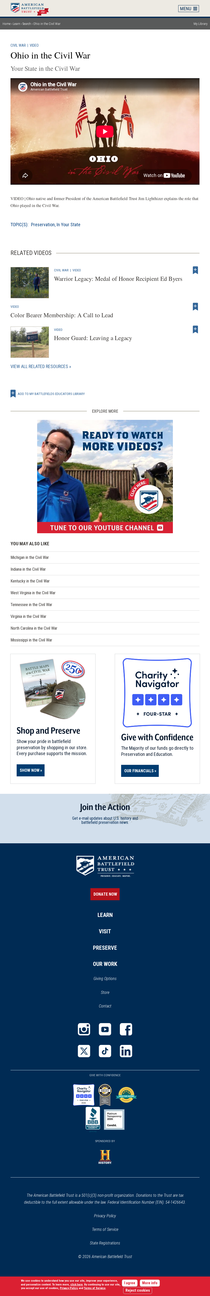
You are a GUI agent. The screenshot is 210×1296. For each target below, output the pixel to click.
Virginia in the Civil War (28, 616)
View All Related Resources (39, 366)
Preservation (43, 224)
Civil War (18, 45)
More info (150, 1283)
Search (27, 24)
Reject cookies (137, 1290)
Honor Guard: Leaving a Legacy (93, 338)
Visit (105, 931)
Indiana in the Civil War (28, 569)
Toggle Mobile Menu (189, 8)
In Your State (68, 224)
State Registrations (105, 1243)
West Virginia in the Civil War (33, 592)
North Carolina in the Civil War (33, 628)
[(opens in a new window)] (105, 476)
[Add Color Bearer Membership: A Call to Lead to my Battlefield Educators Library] (195, 306)
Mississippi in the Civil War (31, 640)
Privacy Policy (105, 1215)
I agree (129, 1283)
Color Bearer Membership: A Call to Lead (61, 315)
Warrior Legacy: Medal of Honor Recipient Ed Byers (118, 278)
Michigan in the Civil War (29, 557)
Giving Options (105, 978)
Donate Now (105, 894)
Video (34, 45)
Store (112, 993)
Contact (105, 1006)
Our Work (105, 964)
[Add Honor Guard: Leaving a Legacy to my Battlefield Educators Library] (195, 329)
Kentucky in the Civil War (30, 581)
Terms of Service (105, 1229)
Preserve (105, 948)
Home (32, 8)
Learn (16, 24)
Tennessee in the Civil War (31, 604)
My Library (200, 24)
